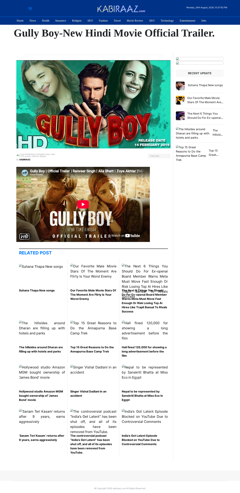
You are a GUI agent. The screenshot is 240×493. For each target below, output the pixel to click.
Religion (77, 20)
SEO (90, 20)
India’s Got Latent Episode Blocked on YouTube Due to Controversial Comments (141, 440)
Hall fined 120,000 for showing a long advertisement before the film (144, 351)
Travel (117, 20)
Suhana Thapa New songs (37, 290)
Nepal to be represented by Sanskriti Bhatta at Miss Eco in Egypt (142, 396)
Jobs (203, 20)
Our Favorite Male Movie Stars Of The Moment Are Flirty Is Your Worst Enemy (93, 295)
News (33, 20)
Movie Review (135, 20)
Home (20, 20)
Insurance (60, 20)
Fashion (103, 20)
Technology (167, 20)
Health (45, 20)
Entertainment (187, 20)
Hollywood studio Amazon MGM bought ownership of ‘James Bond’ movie (41, 396)
